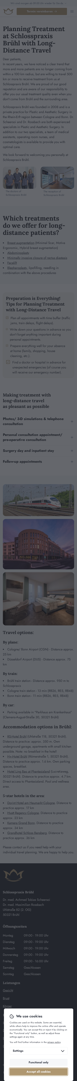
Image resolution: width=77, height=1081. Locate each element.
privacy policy (54, 1042)
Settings (18, 1051)
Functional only (38, 1062)
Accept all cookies (38, 1072)
